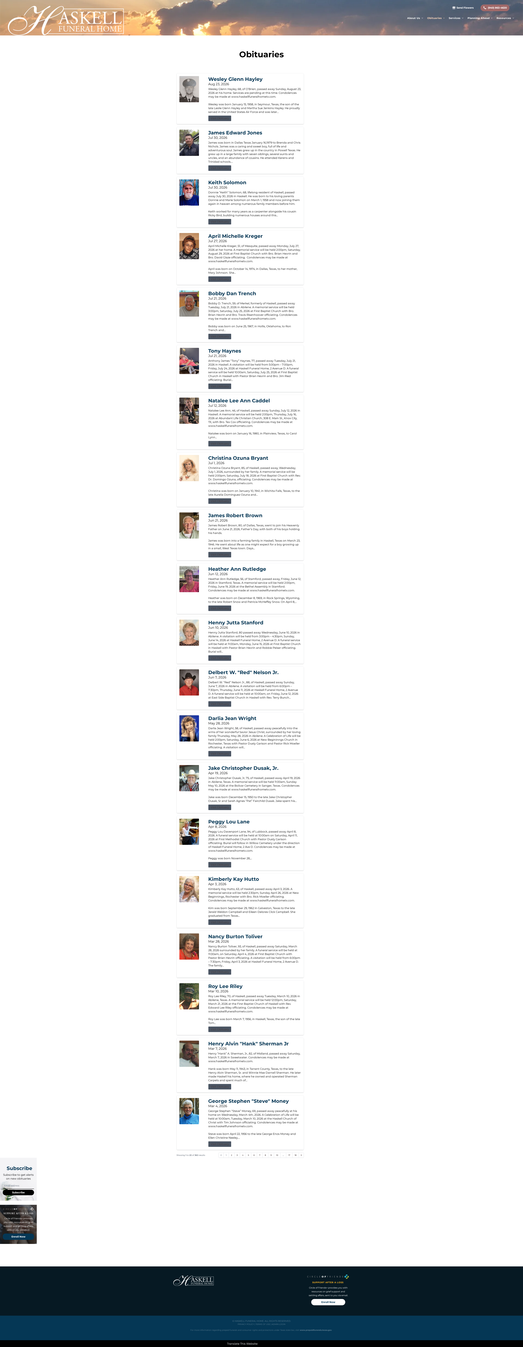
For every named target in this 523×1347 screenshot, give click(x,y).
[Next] (301, 1155)
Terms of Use (263, 1324)
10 (277, 1155)
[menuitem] (415, 18)
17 (289, 1155)
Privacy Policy (246, 1324)
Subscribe (18, 1192)
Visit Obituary (220, 118)
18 (296, 1155)
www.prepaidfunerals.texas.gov (316, 1330)
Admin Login (278, 1324)
